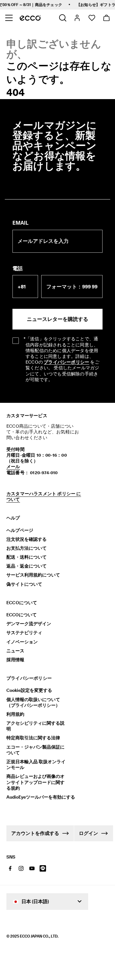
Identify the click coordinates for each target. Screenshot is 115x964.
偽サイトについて (24, 584)
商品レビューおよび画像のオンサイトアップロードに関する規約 (35, 782)
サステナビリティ (24, 632)
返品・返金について (26, 566)
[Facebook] (10, 868)
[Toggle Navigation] (9, 18)
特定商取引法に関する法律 (33, 737)
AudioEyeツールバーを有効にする (37, 797)
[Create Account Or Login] (77, 18)
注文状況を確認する (26, 539)
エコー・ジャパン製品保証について (35, 749)
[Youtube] (32, 868)
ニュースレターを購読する (57, 319)
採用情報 (15, 659)
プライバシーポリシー (66, 362)
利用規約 (15, 714)
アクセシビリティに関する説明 (35, 726)
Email (20, 223)
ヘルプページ (19, 530)
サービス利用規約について (33, 574)
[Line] (43, 868)
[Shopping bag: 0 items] (106, 18)
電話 (17, 268)
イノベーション (22, 641)
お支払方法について (26, 548)
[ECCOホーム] (30, 18)
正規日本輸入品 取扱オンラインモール (35, 764)
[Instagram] (21, 868)
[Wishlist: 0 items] (91, 18)
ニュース (15, 650)
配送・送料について (26, 557)
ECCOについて (21, 614)
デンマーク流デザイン (28, 623)
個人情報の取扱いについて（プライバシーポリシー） (33, 702)
